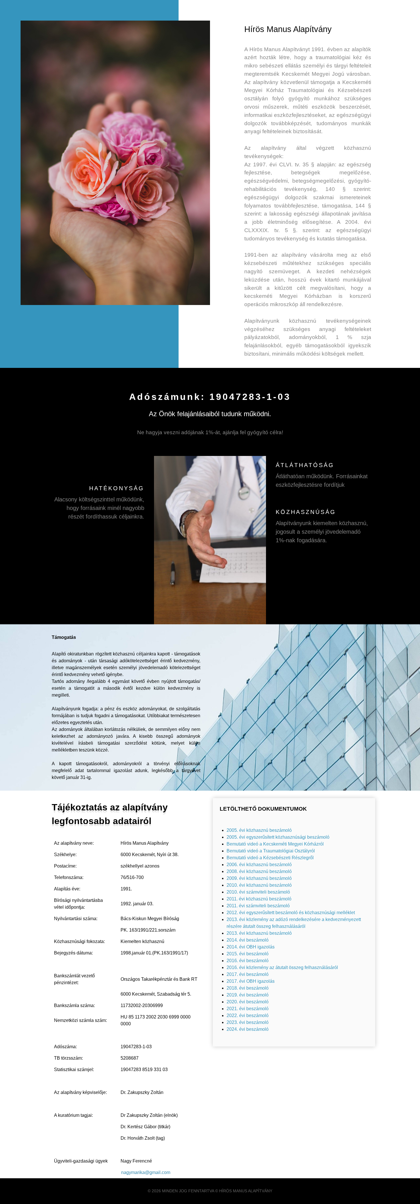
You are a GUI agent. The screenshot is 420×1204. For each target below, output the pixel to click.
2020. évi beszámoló (248, 1001)
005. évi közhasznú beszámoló (260, 830)
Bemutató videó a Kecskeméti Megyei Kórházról (275, 844)
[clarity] (210, 540)
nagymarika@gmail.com (145, 1172)
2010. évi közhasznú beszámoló (259, 885)
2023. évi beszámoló (248, 1022)
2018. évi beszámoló (248, 988)
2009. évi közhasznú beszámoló (259, 878)
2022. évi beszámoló (248, 1015)
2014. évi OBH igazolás (251, 946)
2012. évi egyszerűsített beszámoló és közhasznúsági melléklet (291, 912)
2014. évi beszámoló (248, 940)
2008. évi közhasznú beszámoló (259, 871)
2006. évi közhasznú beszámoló (259, 864)
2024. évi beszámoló (248, 1029)
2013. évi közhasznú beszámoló (259, 933)
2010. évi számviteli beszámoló (258, 892)
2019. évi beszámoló (248, 994)
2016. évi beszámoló (248, 960)
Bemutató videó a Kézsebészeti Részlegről (270, 857)
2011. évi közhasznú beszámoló (259, 898)
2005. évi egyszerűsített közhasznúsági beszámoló (278, 837)
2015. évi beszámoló (248, 953)
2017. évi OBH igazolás (251, 981)
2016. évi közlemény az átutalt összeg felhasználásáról (282, 967)
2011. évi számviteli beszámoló (258, 905)
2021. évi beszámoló (248, 1008)
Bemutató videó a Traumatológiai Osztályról (271, 850)
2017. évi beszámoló (248, 974)
